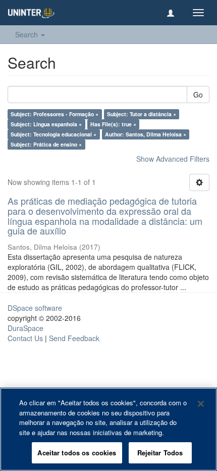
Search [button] (27, 34)
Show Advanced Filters (172, 159)
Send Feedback (74, 338)
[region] (108, 429)
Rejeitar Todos (160, 452)
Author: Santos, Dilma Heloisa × (145, 134)
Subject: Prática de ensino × (46, 144)
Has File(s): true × (113, 124)
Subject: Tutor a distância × (141, 114)
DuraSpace (25, 328)
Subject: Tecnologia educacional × (53, 134)
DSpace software (35, 308)
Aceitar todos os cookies (76, 452)
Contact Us (25, 338)
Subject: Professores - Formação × (54, 114)
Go (198, 94)
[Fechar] (201, 404)
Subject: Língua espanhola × (46, 124)
